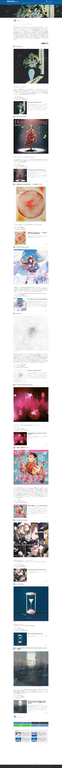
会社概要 (13, 766)
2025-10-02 (18, 20)
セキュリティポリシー (26, 766)
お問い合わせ (39, 766)
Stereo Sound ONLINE (20, 717)
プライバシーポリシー (19, 766)
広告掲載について (33, 766)
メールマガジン (44, 766)
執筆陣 (49, 766)
